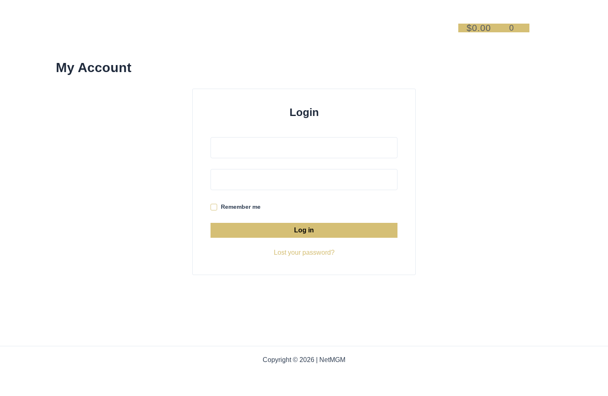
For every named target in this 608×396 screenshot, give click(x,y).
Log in (304, 230)
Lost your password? (304, 252)
